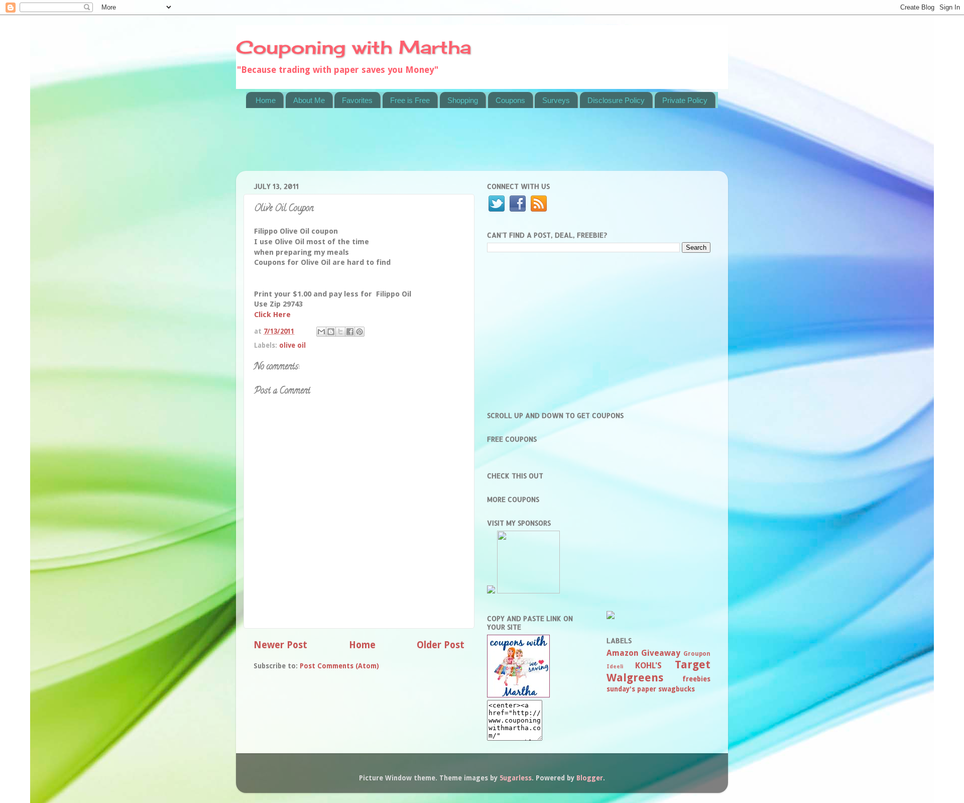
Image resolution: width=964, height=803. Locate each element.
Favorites (357, 100)
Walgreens (635, 677)
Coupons (510, 100)
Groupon (696, 653)
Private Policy (684, 100)
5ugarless (516, 778)
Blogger (589, 778)
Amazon (623, 653)
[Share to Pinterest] (359, 332)
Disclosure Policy (616, 100)
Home (266, 100)
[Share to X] (340, 332)
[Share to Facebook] (350, 332)
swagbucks (676, 689)
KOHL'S (648, 665)
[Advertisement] (429, 145)
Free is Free (410, 100)
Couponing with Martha (353, 47)
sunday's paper (631, 689)
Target (692, 664)
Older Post (440, 645)
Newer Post (280, 645)
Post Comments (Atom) (339, 666)
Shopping (462, 100)
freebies (696, 679)
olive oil (292, 345)
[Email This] (321, 332)
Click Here (272, 314)
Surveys (556, 100)
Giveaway (660, 653)
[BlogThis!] (331, 332)
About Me (309, 100)
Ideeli (615, 666)
